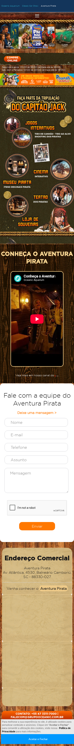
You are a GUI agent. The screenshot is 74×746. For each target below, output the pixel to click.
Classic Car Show (30, 6)
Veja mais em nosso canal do (35, 375)
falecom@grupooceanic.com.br (37, 717)
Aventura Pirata (48, 6)
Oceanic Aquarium (10, 6)
